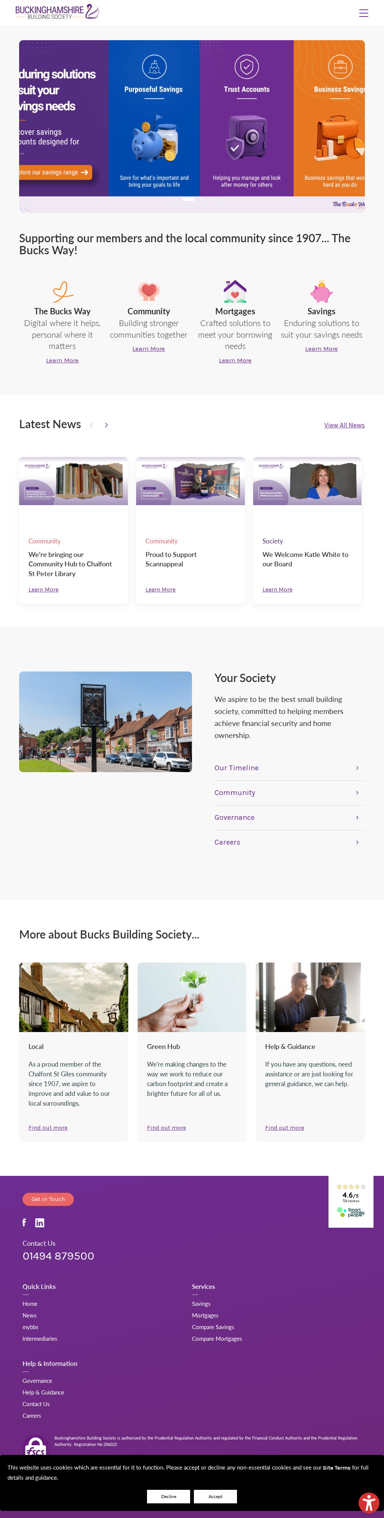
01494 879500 (58, 1256)
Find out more (48, 1127)
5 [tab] (219, 199)
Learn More (43, 589)
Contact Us (36, 1404)
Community (234, 792)
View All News (344, 425)
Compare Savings (213, 1327)
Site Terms (337, 1467)
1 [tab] (175, 199)
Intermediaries (39, 1338)
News (29, 1315)
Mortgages (205, 1315)
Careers (227, 842)
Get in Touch (48, 1199)
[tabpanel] (192, 126)
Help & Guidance (43, 1392)
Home (30, 1303)
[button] (363, 13)
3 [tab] (201, 199)
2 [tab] (189, 199)
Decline (168, 1496)
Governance (234, 817)
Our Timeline (236, 768)
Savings (201, 1303)
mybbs (30, 1327)
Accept (215, 1496)
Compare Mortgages (217, 1338)
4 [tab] (210, 199)
